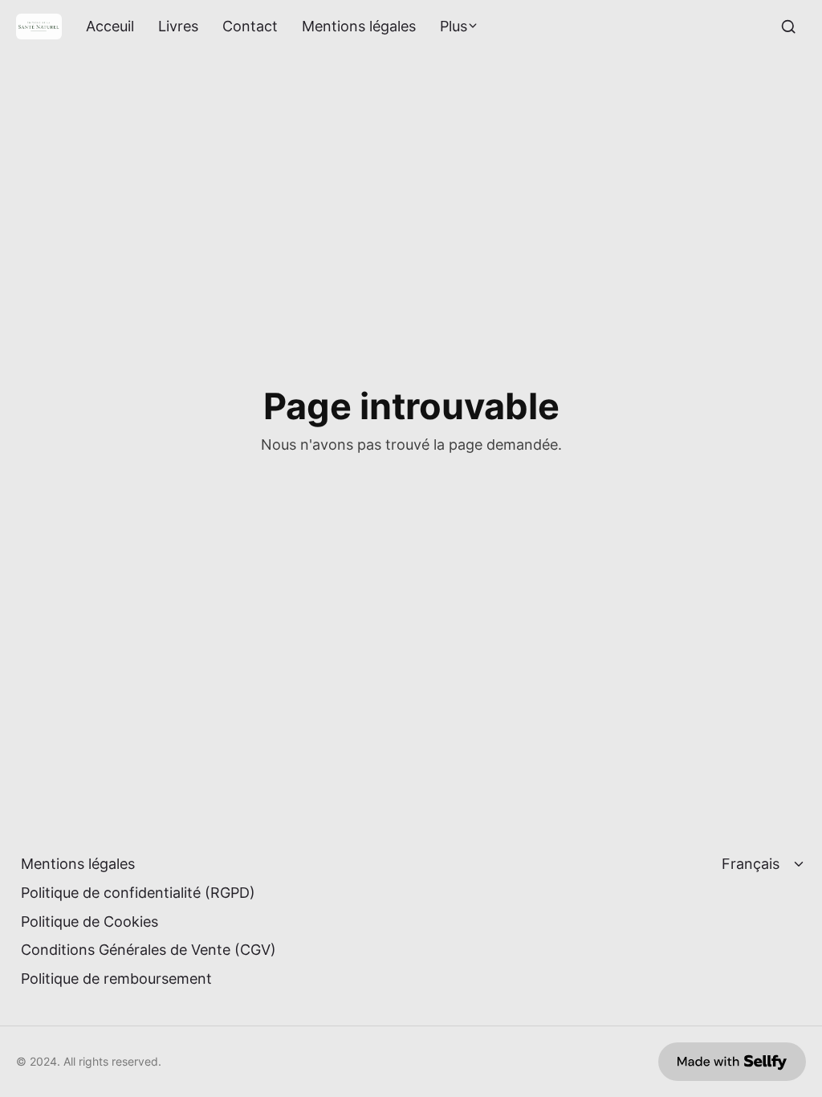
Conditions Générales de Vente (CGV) (148, 949)
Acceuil (110, 26)
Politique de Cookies (89, 921)
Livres (178, 26)
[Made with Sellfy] (732, 1061)
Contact (250, 26)
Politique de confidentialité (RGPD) (138, 892)
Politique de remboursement (116, 978)
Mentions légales (359, 26)
